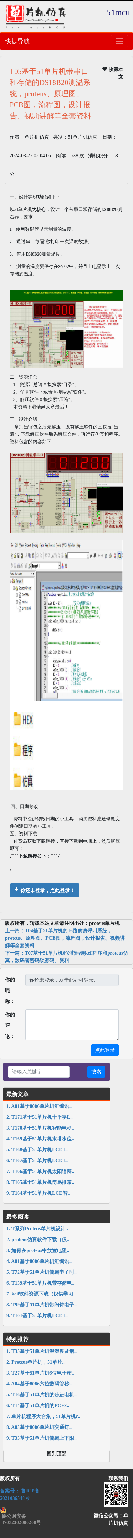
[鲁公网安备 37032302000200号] (22, 1510)
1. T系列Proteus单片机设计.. (37, 1228)
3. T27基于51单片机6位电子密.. (40, 1372)
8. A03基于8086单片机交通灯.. (39, 1427)
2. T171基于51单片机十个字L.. (39, 1117)
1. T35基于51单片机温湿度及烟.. (41, 1351)
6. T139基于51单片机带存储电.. (40, 1283)
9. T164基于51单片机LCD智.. (38, 1193)
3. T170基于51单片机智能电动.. (40, 1127)
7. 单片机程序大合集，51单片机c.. (43, 1416)
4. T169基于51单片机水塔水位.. (40, 1138)
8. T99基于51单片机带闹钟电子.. (41, 1304)
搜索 (96, 1071)
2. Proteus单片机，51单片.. (35, 1362)
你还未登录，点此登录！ (47, 890)
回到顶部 (56, 1453)
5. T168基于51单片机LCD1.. (37, 1149)
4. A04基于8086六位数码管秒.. (39, 1383)
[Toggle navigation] (119, 41)
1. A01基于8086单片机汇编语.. (39, 1106)
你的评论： (10, 1025)
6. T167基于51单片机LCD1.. (37, 1160)
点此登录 (105, 1050)
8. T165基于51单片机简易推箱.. (40, 1182)
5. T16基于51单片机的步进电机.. (41, 1394)
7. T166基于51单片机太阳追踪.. (40, 1171)
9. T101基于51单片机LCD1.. (37, 1315)
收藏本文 (115, 73)
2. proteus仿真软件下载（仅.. (37, 1239)
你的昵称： (10, 990)
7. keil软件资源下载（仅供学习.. (41, 1293)
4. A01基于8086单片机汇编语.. (39, 1261)
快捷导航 (17, 41)
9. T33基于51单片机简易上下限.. (41, 1438)
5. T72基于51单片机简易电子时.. (41, 1272)
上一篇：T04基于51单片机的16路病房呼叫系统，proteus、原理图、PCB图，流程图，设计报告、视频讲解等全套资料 (65, 938)
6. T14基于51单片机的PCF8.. (37, 1405)
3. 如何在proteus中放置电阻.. (37, 1250)
